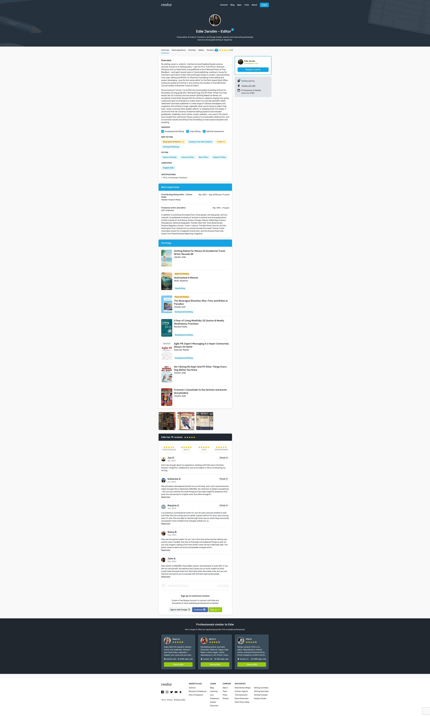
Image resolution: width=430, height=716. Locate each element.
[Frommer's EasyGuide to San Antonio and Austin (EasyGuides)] (166, 397)
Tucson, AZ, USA (248, 86)
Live (212, 695)
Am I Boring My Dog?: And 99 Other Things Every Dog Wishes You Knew (200, 368)
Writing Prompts (261, 695)
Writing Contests (261, 688)
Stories (226, 698)
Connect (224, 5)
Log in (264, 5)
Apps (239, 5)
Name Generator (241, 698)
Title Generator (241, 695)
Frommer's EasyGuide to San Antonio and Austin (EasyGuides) (200, 391)
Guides (213, 702)
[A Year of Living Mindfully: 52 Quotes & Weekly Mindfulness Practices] (166, 328)
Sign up (213, 610)
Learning (214, 691)
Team (225, 691)
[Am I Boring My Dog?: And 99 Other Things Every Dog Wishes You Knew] (166, 374)
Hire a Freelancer (196, 695)
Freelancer (214, 698)
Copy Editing (195, 131)
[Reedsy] (166, 5)
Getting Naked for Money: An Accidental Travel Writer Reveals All (199, 252)
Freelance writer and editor (173, 208)
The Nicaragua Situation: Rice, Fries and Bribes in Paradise (201, 302)
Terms (163, 700)
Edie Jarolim (249, 61)
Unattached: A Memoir (186, 277)
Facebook (198, 610)
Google (178, 610)
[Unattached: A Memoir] (166, 281)
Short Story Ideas (242, 702)
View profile (178, 664)
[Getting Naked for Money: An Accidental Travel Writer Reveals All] (166, 258)
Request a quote (253, 70)
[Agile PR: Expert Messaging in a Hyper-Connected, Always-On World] (166, 351)
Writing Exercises (261, 691)
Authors (192, 688)
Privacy (170, 700)
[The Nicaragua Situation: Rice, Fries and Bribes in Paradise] (166, 304)
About (254, 5)
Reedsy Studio (260, 698)
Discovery (214, 706)
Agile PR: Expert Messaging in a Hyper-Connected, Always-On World (201, 345)
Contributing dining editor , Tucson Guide (176, 196)
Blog (232, 5)
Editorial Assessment (215, 131)
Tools (246, 5)
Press (225, 695)
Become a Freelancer (197, 691)
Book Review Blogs (242, 688)
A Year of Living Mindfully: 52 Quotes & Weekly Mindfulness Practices (199, 322)
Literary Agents (241, 691)
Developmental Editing (174, 131)
